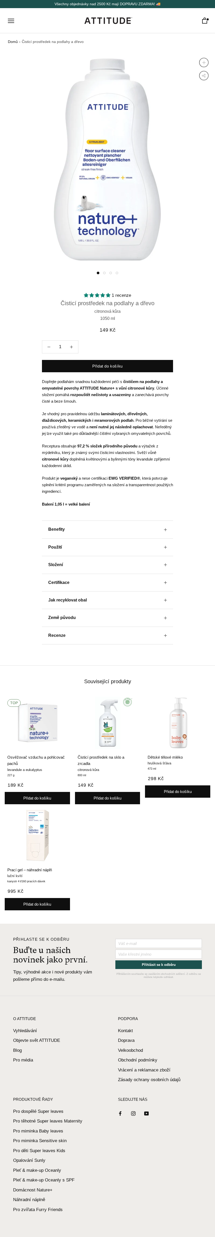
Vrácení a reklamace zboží (144, 1070)
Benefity (56, 529)
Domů (13, 42)
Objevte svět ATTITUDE (36, 1040)
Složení (55, 564)
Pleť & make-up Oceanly (37, 1170)
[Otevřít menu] (11, 20)
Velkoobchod (130, 1050)
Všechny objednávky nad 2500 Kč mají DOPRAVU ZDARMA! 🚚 (107, 4)
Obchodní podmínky (137, 1060)
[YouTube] (146, 1113)
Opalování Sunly (29, 1160)
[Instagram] (133, 1113)
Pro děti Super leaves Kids (39, 1150)
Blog (17, 1050)
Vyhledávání (25, 1030)
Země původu (62, 617)
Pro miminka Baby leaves (38, 1131)
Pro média (23, 1060)
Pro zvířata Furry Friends (38, 1209)
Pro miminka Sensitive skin (40, 1140)
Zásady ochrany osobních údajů (149, 1079)
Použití (55, 547)
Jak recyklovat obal (67, 600)
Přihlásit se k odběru (159, 965)
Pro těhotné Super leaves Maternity (47, 1121)
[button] (98, 295)
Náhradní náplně (29, 1199)
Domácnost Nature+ (32, 1189)
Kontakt (125, 1030)
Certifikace (58, 582)
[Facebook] (120, 1113)
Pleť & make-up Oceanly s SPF (43, 1180)
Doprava (126, 1040)
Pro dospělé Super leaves (38, 1111)
